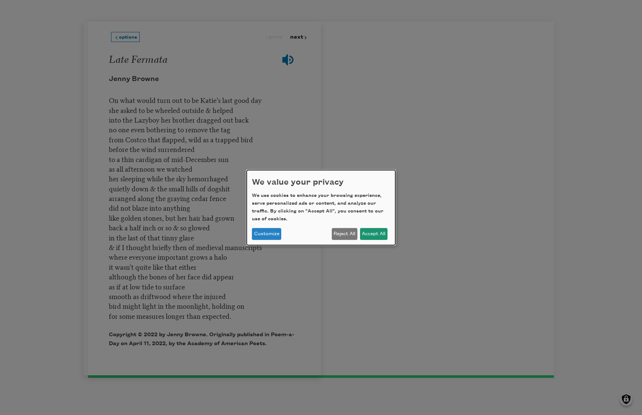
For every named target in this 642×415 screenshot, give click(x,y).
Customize (266, 233)
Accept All (373, 233)
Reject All (344, 233)
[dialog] (321, 207)
